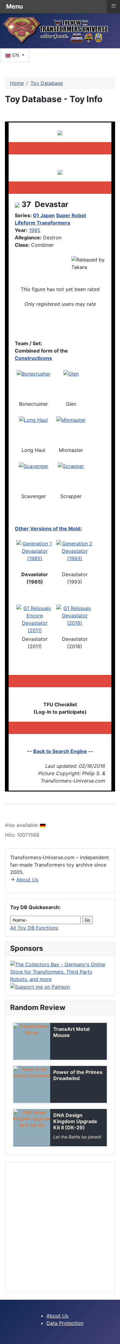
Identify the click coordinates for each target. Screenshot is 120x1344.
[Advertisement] (60, 1227)
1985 (34, 230)
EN (16, 55)
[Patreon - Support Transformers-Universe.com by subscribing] (40, 986)
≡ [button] (113, 6)
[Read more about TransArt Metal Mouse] (31, 1041)
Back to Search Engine (60, 751)
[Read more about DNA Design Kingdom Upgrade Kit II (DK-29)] (31, 1127)
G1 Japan (44, 215)
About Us (27, 879)
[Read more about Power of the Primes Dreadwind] (31, 1084)
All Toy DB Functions (34, 928)
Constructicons (33, 358)
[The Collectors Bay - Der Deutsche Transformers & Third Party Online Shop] (60, 971)
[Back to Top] (112, 1336)
